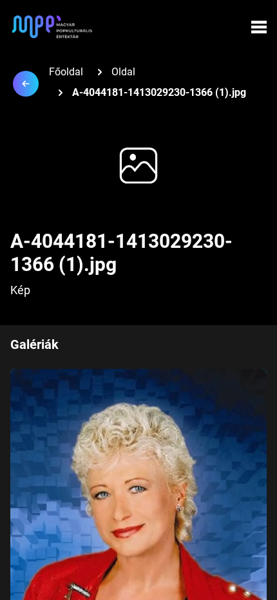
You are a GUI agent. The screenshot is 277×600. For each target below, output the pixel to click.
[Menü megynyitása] (259, 27)
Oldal (123, 72)
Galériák (34, 344)
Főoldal (66, 72)
